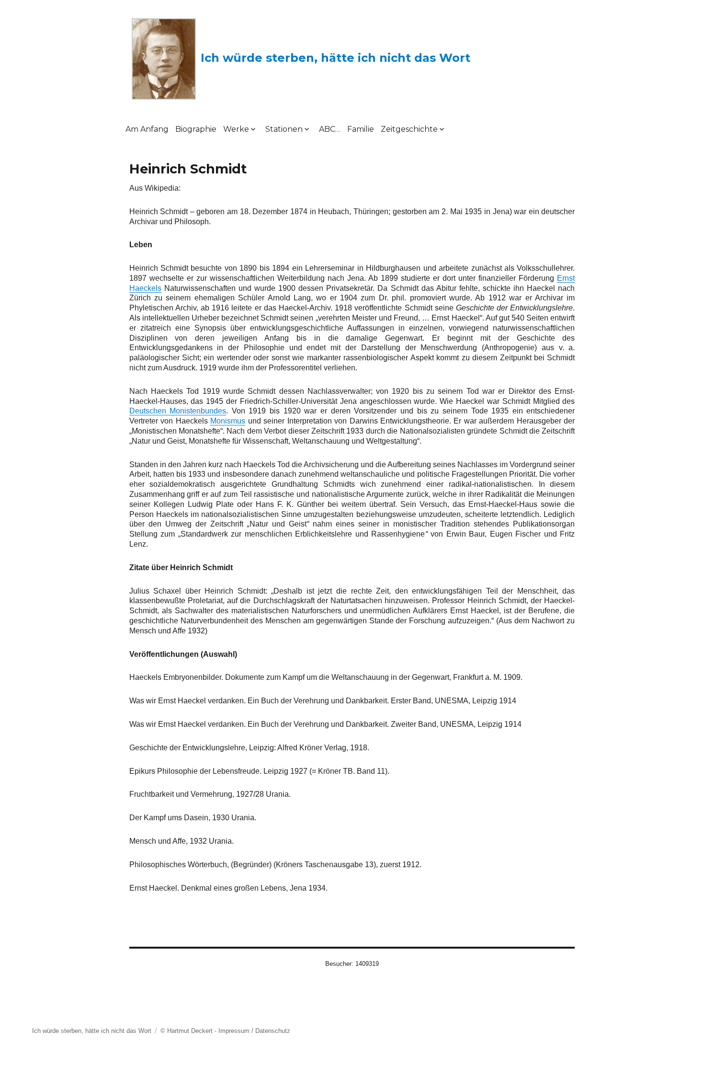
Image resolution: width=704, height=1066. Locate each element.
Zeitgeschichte (409, 129)
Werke (236, 129)
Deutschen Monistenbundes (178, 411)
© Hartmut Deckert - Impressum (205, 1030)
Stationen (284, 129)
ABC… (330, 129)
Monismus (227, 421)
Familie (360, 129)
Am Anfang (147, 129)
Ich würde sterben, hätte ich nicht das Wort (335, 58)
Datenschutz (272, 1030)
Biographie (195, 129)
